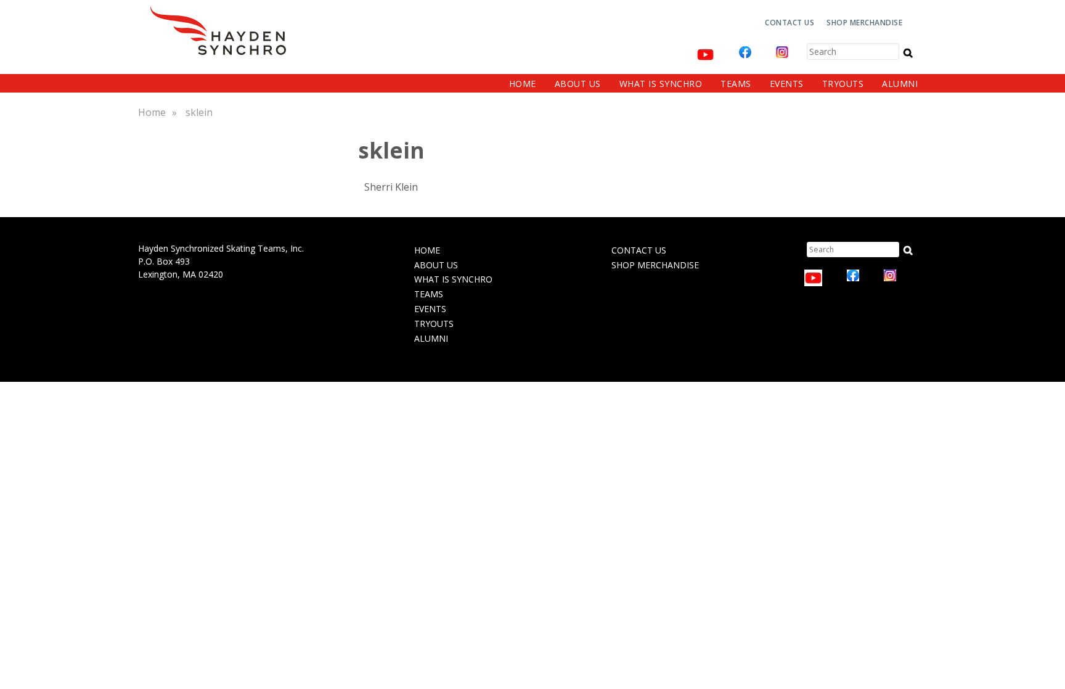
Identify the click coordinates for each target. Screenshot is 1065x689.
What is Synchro (661, 83)
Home (522, 83)
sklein (199, 112)
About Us (578, 83)
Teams (735, 83)
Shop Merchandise (864, 22)
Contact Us (789, 22)
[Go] (908, 52)
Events (787, 83)
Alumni (900, 83)
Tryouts (843, 83)
